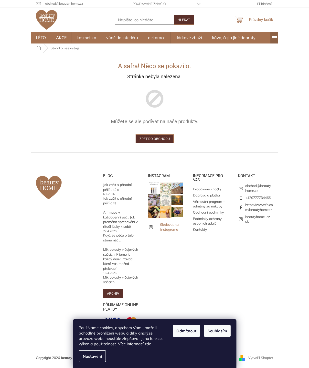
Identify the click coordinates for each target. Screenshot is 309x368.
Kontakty (200, 229)
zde (148, 343)
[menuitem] (41, 37)
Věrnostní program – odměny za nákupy (209, 203)
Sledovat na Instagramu (169, 226)
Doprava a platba (206, 195)
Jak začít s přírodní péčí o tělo (117, 187)
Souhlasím (217, 330)
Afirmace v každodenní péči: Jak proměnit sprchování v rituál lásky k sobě (120, 219)
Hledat (184, 20)
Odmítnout (186, 330)
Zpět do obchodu (154, 139)
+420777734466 (258, 197)
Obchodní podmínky (208, 212)
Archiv (113, 293)
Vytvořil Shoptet (260, 358)
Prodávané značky (149, 4)
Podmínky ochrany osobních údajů (207, 221)
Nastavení (92, 356)
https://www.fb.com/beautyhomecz (259, 207)
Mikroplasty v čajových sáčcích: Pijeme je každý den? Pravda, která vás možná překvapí (120, 259)
